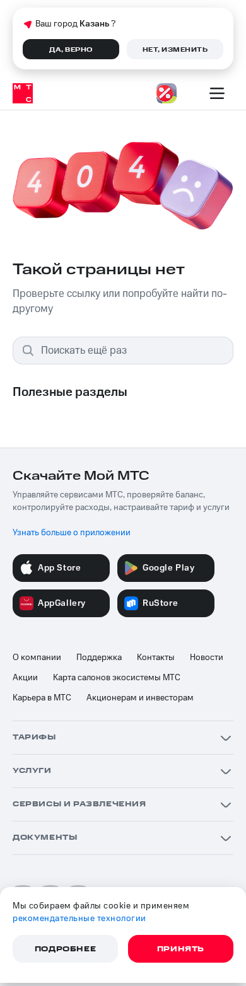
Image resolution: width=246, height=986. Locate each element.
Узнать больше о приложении (72, 532)
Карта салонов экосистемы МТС (116, 677)
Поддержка (99, 657)
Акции (25, 677)
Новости (206, 657)
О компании (37, 657)
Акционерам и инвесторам (140, 698)
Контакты (156, 657)
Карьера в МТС (42, 698)
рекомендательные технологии (79, 918)
